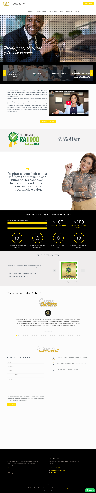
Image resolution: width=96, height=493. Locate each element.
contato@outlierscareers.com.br (59, 470)
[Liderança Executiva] (59, 73)
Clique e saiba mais (12, 468)
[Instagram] (51, 490)
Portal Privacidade (55, 473)
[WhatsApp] (45, 490)
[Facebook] (47, 490)
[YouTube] (49, 490)
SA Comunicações (65, 488)
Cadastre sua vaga (88, 3)
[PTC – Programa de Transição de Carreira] (14, 73)
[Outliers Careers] (13, 3)
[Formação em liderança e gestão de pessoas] (81, 73)
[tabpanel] (69, 270)
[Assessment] (37, 73)
